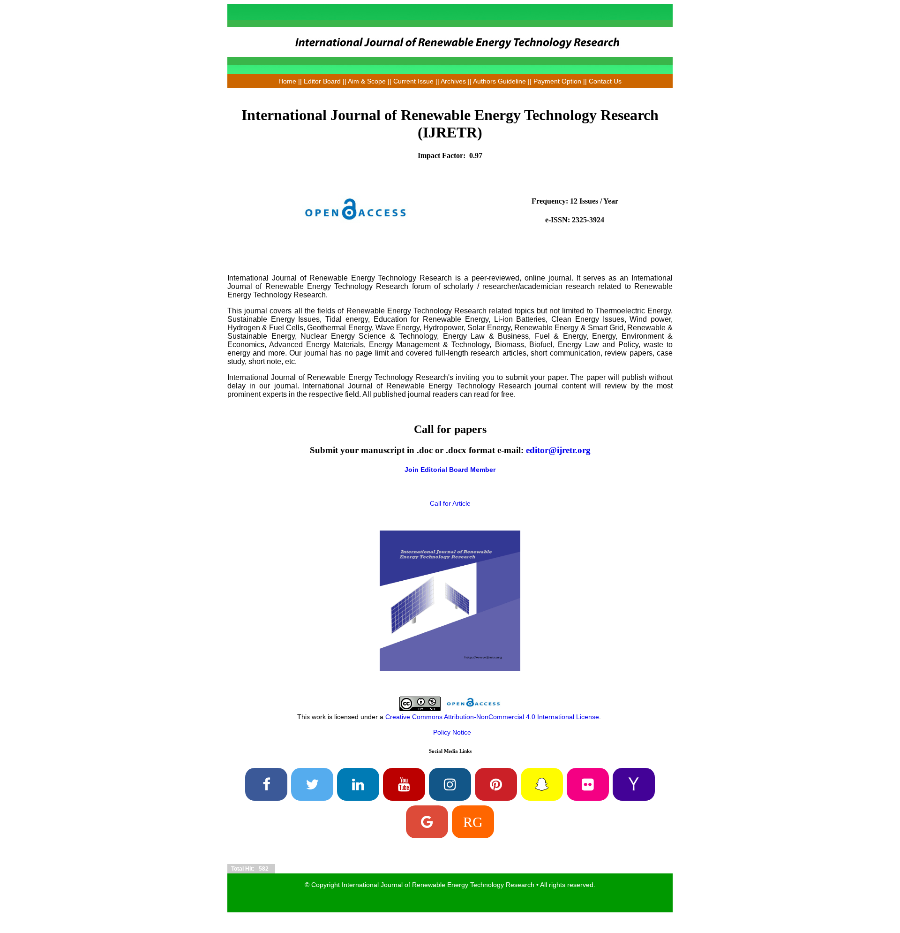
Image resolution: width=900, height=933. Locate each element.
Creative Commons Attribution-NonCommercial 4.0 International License (492, 717)
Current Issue (413, 81)
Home (287, 81)
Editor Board (322, 81)
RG (473, 822)
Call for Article (450, 503)
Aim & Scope (368, 81)
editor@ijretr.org (558, 450)
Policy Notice (452, 732)
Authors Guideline (499, 81)
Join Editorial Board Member (450, 469)
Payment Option (557, 81)
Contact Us (605, 81)
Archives (453, 81)
